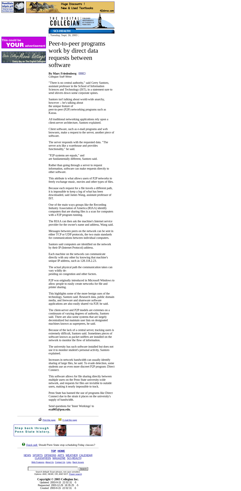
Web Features (37, 462)
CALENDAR (85, 455)
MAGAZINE (59, 458)
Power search (75, 474)
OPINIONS (50, 455)
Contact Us (60, 462)
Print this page (49, 420)
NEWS (27, 455)
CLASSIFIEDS (43, 458)
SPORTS (38, 455)
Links (68, 462)
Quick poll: (32, 445)
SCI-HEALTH (74, 458)
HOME (61, 451)
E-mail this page (70, 420)
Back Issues (78, 462)
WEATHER (72, 455)
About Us (49, 462)
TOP (53, 451)
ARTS (61, 455)
